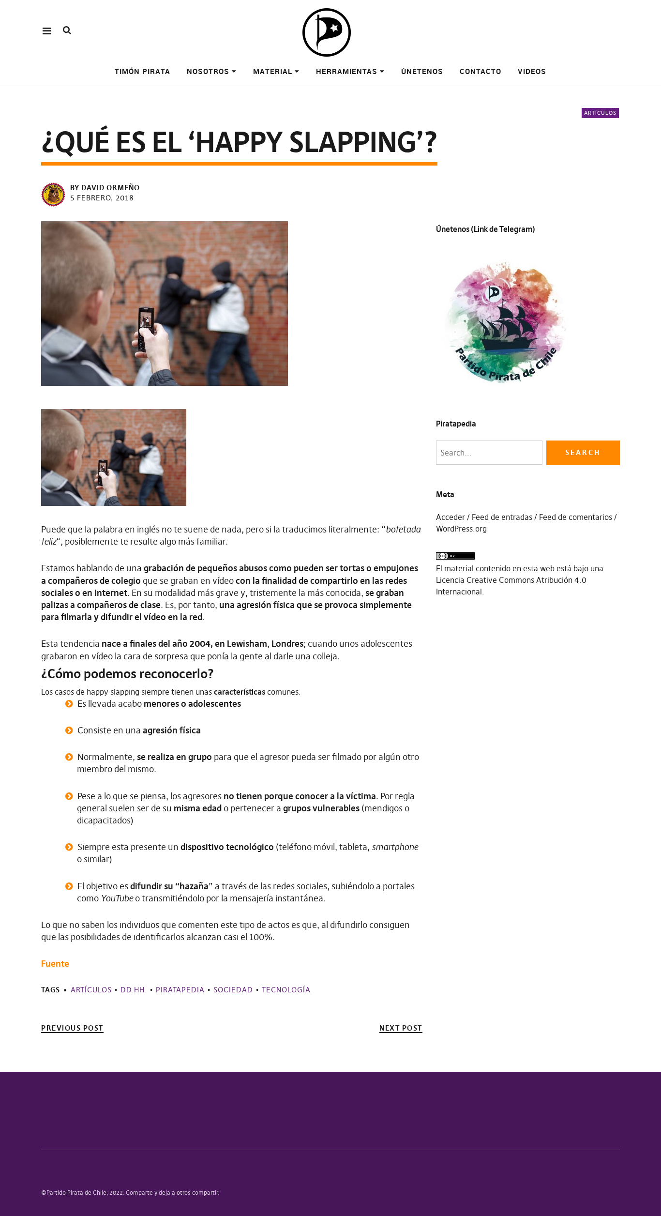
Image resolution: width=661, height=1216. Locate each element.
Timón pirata (142, 71)
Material (272, 71)
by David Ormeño (105, 187)
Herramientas (346, 71)
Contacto (480, 71)
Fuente (55, 963)
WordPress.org (461, 528)
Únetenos (422, 71)
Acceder (450, 517)
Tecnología (286, 989)
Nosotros (208, 71)
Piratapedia (180, 989)
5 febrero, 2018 (102, 197)
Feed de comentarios (575, 517)
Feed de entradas (502, 517)
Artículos (600, 112)
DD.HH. (133, 989)
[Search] (67, 30)
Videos (532, 71)
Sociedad (233, 989)
